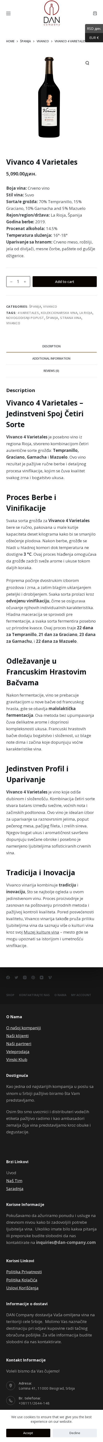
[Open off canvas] (8, 13)
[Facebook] (8, 977)
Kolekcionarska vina (59, 313)
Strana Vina (70, 318)
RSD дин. (93, 28)
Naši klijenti (17, 1035)
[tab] (51, 346)
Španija (35, 306)
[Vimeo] (50, 977)
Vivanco (50, 306)
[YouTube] (41, 977)
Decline (74, 1433)
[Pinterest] (33, 977)
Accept (28, 1433)
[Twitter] (16, 977)
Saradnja (14, 1188)
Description (51, 346)
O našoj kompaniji (23, 1027)
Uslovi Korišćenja (22, 1288)
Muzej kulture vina (41, 932)
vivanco (13, 323)
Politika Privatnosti (24, 1271)
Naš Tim (14, 1180)
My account (81, 995)
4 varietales (28, 313)
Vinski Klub (16, 1059)
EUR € (92, 37)
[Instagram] (25, 977)
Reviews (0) (51, 371)
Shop (10, 995)
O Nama (60, 995)
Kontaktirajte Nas (34, 995)
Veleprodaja (17, 1051)
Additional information (51, 358)
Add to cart (64, 281)
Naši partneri (18, 1043)
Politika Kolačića (21, 1280)
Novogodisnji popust (25, 318)
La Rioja (86, 313)
